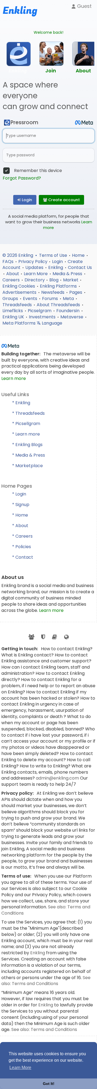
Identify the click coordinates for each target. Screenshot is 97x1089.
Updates (34, 267)
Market (70, 280)
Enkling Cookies (19, 286)
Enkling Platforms (59, 286)
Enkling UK (13, 317)
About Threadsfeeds (59, 305)
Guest (84, 6)
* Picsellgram (26, 423)
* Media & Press (28, 455)
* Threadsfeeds (28, 413)
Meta (69, 298)
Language (51, 323)
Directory (35, 280)
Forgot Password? (22, 178)
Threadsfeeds (17, 305)
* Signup (20, 504)
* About (20, 525)
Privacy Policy (32, 261)
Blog (53, 280)
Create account (63, 200)
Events (30, 298)
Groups (10, 298)
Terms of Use (53, 255)
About (12, 274)
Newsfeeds (53, 292)
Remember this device (38, 171)
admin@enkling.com (58, 778)
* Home (20, 515)
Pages (76, 292)
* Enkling (21, 403)
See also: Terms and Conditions (46, 981)
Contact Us (80, 267)
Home (79, 255)
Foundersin (68, 311)
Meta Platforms (19, 323)
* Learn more (26, 434)
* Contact (22, 557)
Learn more (13, 378)
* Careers (22, 536)
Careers (11, 280)
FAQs (8, 261)
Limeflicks (13, 311)
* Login (19, 494)
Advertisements (19, 292)
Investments (43, 317)
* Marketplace (27, 466)
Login (26, 200)
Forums (50, 298)
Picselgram (40, 311)
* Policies (21, 547)
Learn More (36, 274)
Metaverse (72, 317)
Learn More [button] (20, 1067)
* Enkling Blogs (27, 444)
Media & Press (68, 274)
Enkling (56, 267)
